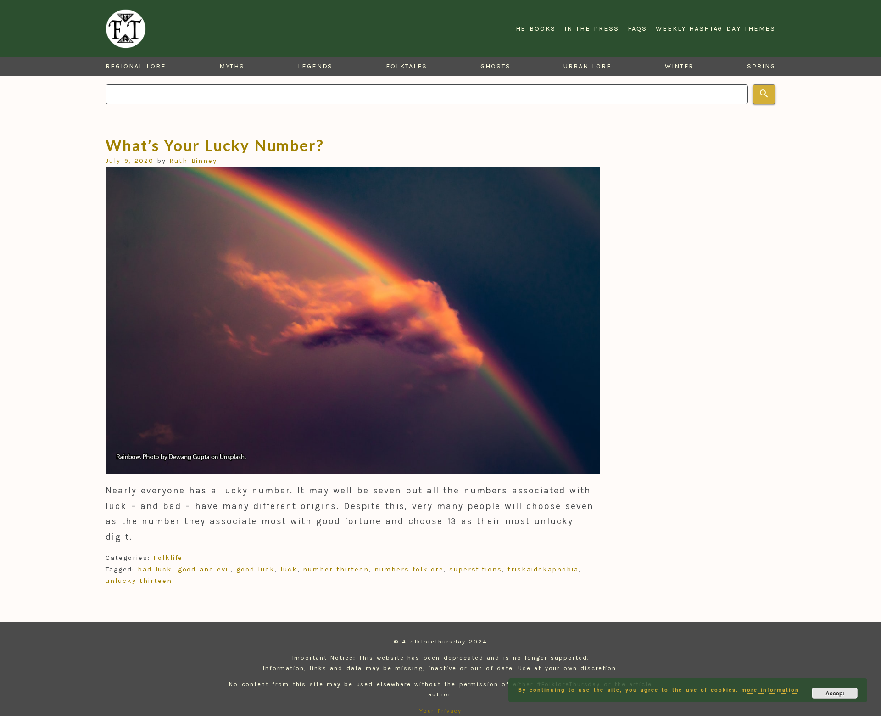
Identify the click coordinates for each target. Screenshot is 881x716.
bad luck (155, 569)
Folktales (406, 66)
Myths (232, 66)
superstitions (475, 569)
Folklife (168, 558)
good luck (255, 569)
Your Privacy (440, 710)
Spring (761, 66)
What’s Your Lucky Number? (215, 145)
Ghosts (495, 66)
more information (770, 689)
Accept (834, 693)
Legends (315, 66)
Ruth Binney (193, 161)
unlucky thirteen (139, 581)
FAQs (637, 29)
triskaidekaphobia (543, 569)
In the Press (591, 29)
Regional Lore (136, 66)
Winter (679, 66)
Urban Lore (587, 66)
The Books (534, 29)
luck (288, 569)
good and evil (204, 569)
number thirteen (335, 569)
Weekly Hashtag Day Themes (715, 29)
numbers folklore (408, 569)
